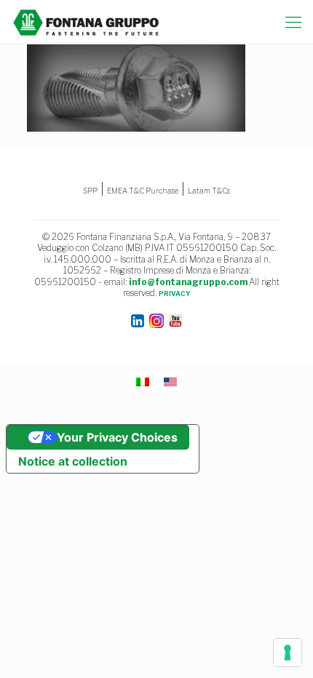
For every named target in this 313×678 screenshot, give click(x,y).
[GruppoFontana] (86, 22)
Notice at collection (72, 461)
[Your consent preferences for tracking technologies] (287, 652)
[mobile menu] (293, 21)
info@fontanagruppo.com (188, 281)
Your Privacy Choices (117, 437)
